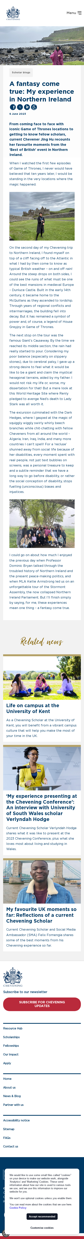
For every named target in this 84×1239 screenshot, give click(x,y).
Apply (7, 1063)
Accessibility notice (16, 1120)
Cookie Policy (18, 1207)
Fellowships (11, 1045)
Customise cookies (42, 1227)
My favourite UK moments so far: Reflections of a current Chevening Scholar (41, 915)
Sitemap (8, 1129)
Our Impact (11, 1054)
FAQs (7, 1138)
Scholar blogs (21, 72)
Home (7, 1078)
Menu (72, 13)
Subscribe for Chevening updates (42, 1004)
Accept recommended (42, 1216)
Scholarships (11, 1037)
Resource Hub (12, 1028)
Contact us (10, 1146)
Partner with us (13, 1104)
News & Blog (12, 1096)
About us (9, 1087)
